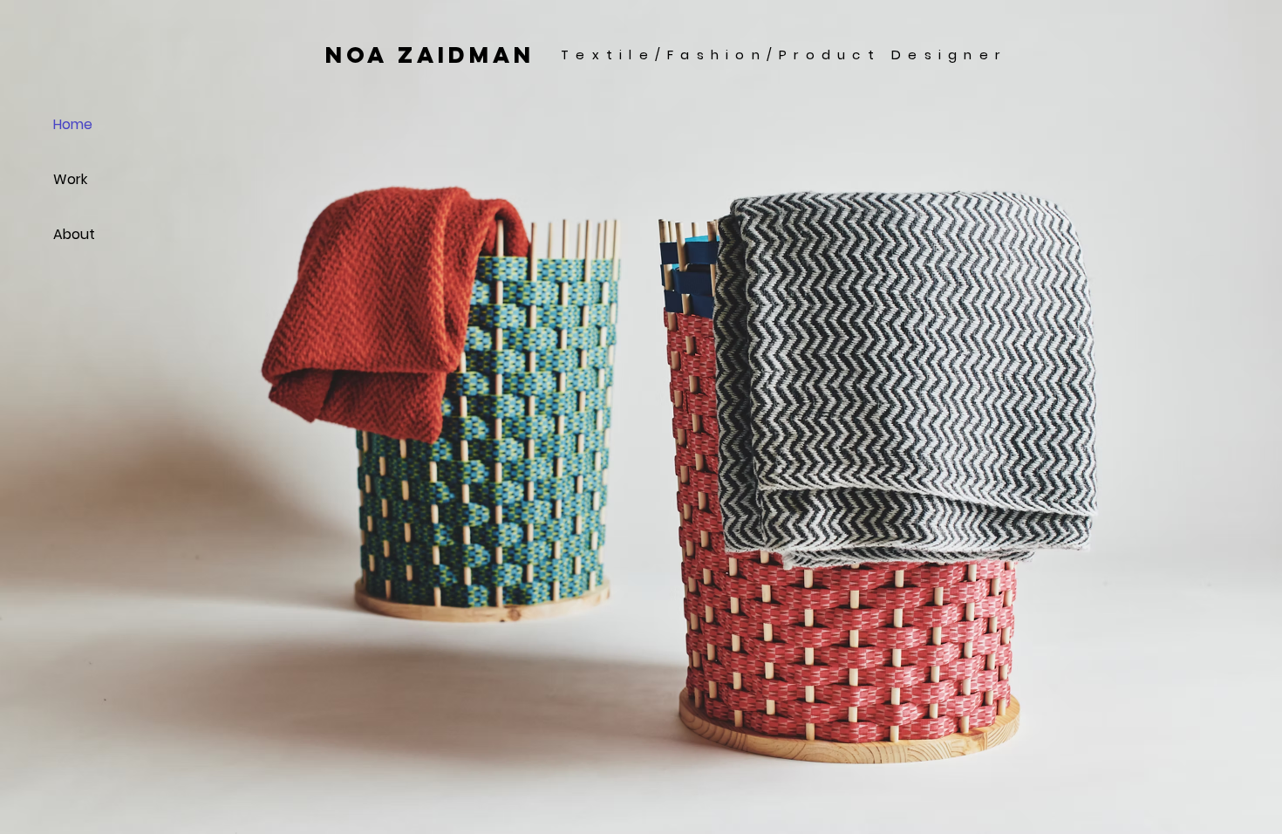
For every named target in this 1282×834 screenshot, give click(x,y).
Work (70, 179)
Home (72, 124)
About (74, 234)
